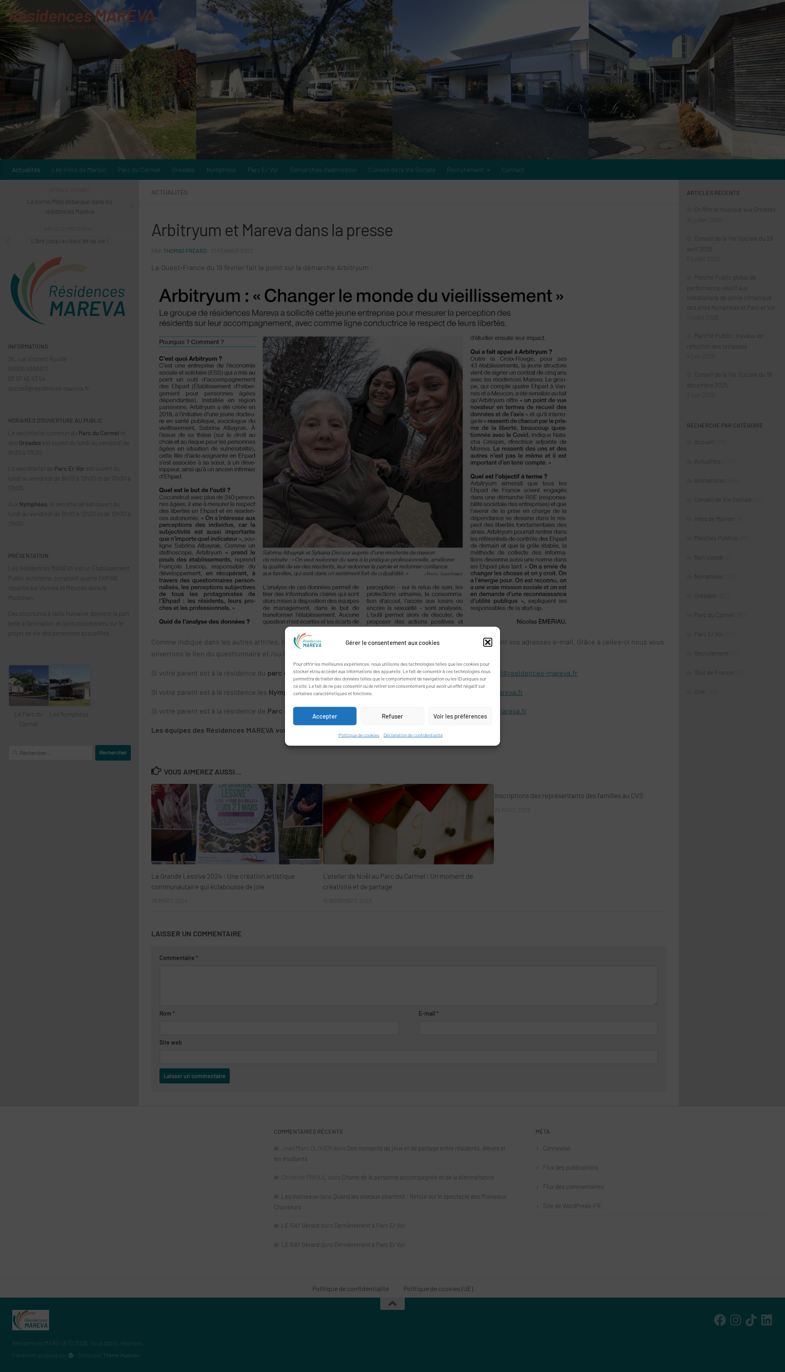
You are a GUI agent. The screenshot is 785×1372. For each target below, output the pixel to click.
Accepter (324, 716)
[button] (488, 642)
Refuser (392, 716)
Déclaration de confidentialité (413, 734)
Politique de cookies (359, 734)
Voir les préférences (460, 716)
